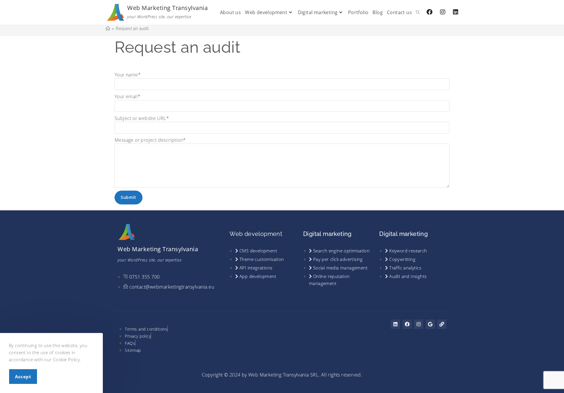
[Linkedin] (395, 324)
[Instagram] (418, 324)
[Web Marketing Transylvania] (116, 12)
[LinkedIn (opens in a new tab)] (456, 12)
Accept (23, 376)
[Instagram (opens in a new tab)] (443, 12)
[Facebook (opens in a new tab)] (429, 12)
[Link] (441, 324)
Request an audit (132, 28)
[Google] (430, 324)
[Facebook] (407, 324)
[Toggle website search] (418, 12)
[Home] (108, 28)
